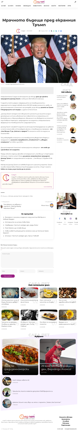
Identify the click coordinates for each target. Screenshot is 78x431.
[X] (64, 220)
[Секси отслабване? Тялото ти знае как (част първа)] (73, 106)
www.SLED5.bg (48, 186)
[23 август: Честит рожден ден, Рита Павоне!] (29, 315)
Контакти (66, 419)
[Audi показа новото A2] (6, 381)
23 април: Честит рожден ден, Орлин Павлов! (22, 236)
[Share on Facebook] (49, 31)
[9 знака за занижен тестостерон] (73, 97)
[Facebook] (59, 220)
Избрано (39, 336)
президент (26, 196)
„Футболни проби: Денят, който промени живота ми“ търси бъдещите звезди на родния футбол (62, 116)
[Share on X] (51, 31)
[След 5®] (38, 2)
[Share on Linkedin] (56, 31)
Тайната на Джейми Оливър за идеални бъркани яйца (9, 324)
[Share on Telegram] (59, 31)
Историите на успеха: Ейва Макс (17, 222)
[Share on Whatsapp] (54, 31)
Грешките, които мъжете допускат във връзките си (33, 391)
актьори (10, 196)
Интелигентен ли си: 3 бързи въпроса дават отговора (10, 302)
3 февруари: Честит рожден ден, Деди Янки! (21, 225)
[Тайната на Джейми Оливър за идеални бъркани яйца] (10, 315)
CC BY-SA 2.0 (21, 84)
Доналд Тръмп (18, 196)
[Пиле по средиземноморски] (20, 357)
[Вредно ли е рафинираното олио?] (67, 315)
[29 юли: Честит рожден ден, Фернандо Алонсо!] (58, 357)
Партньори (65, 425)
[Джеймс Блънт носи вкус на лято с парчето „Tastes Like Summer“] (6, 403)
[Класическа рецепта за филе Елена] (29, 293)
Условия (66, 421)
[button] (3, 2)
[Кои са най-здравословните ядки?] (67, 293)
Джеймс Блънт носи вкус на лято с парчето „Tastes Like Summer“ (37, 402)
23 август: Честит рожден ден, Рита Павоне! (28, 324)
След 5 (23, 31)
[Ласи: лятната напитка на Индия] (48, 293)
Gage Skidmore (14, 84)
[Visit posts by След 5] (18, 31)
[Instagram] (70, 220)
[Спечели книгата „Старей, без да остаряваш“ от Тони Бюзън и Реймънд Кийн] (73, 130)
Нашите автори (65, 417)
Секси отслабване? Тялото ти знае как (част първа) (62, 105)
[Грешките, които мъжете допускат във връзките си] (6, 392)
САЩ (31, 196)
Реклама (66, 423)
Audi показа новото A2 (21, 380)
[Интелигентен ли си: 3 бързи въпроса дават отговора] (10, 293)
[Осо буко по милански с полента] (73, 140)
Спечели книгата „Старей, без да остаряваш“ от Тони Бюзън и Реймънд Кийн (62, 129)
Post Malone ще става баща (15, 228)
